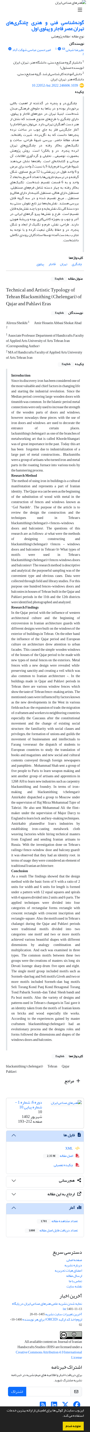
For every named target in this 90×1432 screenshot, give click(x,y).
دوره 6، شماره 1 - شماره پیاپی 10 (28, 1105)
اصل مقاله (60, 1155)
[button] (61, 1416)
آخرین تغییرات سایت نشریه (63, 1314)
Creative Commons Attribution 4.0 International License (49, 1355)
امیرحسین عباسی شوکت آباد (31, 49)
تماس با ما (75, 1281)
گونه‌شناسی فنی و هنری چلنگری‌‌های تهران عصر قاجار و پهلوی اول (45, 25)
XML (69, 1148)
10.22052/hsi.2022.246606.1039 (55, 85)
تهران (63, 264)
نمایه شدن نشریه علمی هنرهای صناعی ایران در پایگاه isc (47, 1306)
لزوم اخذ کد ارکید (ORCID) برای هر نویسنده (52, 1319)
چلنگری (77, 264)
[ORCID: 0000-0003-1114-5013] (10, 48)
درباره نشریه (73, 1265)
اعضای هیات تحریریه (68, 1270)
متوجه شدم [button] (73, 1426)
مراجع (69, 1081)
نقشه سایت (74, 1286)
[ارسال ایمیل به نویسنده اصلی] (63, 48)
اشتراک (17, 1391)
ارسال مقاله (74, 1275)
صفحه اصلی (74, 1260)
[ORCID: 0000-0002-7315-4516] (59, 48)
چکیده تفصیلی (64, 1165)
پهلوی (40, 264)
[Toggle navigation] (46, 10)
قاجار (52, 264)
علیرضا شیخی (75, 49)
